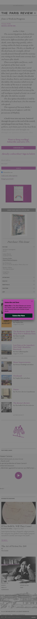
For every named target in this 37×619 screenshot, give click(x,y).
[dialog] (18, 309)
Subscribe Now (18, 315)
